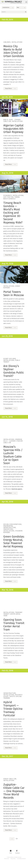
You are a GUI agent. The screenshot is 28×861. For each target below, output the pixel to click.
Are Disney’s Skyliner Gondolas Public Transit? (13, 371)
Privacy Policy (13, 858)
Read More (8, 88)
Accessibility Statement (21, 858)
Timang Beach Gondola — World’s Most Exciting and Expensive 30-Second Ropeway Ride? (12, 212)
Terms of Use (6, 858)
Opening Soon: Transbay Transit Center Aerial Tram (13, 624)
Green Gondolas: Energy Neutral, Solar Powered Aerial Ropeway (13, 541)
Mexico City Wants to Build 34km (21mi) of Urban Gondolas (13, 51)
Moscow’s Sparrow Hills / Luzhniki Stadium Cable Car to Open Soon (13, 455)
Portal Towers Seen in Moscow (13, 293)
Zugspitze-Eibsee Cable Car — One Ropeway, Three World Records (13, 791)
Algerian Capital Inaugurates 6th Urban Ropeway (13, 129)
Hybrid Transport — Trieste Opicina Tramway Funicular (12, 708)
